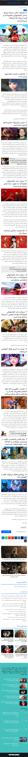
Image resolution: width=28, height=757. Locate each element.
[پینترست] (12, 537)
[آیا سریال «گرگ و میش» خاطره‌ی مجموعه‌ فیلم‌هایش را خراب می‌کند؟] (7, 634)
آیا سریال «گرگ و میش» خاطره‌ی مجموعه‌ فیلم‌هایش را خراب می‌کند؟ (7, 640)
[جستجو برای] (1, 3)
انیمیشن (23, 527)
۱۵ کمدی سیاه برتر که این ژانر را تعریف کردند (16, 617)
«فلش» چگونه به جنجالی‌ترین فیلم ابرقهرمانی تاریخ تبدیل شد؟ (13, 595)
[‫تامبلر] (15, 537)
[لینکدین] (19, 537)
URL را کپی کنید (6, 531)
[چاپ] (25, 540)
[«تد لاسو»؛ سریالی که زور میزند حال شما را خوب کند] (23, 739)
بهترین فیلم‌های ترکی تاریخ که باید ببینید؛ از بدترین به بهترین (14, 603)
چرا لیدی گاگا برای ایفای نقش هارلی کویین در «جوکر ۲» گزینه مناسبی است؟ (7, 656)
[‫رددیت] (9, 537)
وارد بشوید (16, 586)
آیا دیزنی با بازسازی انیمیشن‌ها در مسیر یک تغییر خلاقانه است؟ (13, 598)
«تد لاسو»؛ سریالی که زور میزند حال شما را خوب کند (15, 609)
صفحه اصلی (24, 7)
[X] (22, 537)
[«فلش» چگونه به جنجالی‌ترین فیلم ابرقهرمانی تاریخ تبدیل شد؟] (23, 680)
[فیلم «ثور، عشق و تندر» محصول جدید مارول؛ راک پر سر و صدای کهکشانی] (23, 724)
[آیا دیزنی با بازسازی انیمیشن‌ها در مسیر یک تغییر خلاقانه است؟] (21, 634)
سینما (20, 7)
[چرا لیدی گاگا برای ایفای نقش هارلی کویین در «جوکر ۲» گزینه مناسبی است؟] (7, 649)
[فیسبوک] (25, 537)
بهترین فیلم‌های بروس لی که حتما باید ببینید (17, 611)
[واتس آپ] (6, 537)
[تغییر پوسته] (4, 3)
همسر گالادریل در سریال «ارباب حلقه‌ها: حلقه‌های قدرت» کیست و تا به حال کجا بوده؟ (10, 714)
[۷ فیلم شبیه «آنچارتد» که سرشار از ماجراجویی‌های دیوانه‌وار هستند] (23, 732)
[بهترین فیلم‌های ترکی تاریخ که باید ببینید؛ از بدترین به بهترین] (21, 649)
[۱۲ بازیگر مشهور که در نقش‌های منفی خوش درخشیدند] (23, 746)
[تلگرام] (3, 537)
